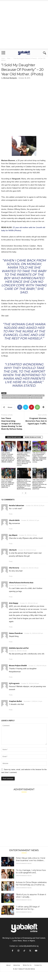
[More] (43, 407)
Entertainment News (23, 863)
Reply (11, 514)
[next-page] (25, 493)
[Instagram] (18, 951)
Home (3, 58)
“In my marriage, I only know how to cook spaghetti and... (31, 871)
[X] (25, 407)
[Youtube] (36, 951)
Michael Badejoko (10, 78)
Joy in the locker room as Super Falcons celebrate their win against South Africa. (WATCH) (7, 483)
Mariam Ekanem (36, 398)
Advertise (16, 965)
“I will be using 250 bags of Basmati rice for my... (27, 908)
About (8, 965)
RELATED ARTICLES (14, 437)
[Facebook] (19, 407)
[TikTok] (24, 951)
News (8, 58)
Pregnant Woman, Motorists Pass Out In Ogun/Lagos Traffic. (36, 421)
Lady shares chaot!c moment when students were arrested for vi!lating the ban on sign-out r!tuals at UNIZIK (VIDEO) (8, 457)
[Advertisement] (24, 24)
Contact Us (38, 965)
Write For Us (27, 965)
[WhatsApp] (37, 407)
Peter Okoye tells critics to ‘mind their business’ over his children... (30, 859)
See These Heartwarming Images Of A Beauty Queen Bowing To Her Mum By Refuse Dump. (12, 423)
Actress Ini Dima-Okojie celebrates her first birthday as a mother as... (31, 883)
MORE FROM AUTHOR (33, 437)
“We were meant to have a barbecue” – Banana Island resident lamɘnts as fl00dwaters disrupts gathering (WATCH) (39, 484)
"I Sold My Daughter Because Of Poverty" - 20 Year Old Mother (23, 395)
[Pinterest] (31, 407)
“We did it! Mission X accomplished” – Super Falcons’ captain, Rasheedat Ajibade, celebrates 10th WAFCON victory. (39, 457)
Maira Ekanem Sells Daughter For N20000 (16, 398)
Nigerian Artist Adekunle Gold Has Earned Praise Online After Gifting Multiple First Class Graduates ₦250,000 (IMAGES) (24, 484)
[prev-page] (22, 493)
